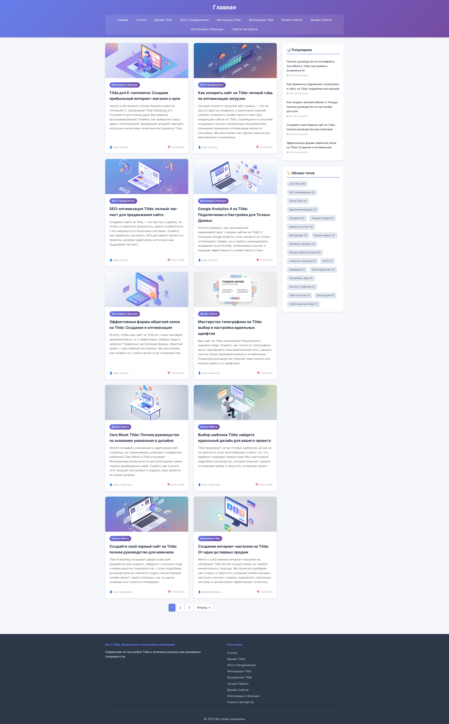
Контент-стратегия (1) (302, 286)
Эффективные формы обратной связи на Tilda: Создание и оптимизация (144, 325)
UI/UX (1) (328, 261)
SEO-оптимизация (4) (302, 192)
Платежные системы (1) (303, 304)
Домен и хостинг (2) (301, 226)
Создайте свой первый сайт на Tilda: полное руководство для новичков (143, 549)
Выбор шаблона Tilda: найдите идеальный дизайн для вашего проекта (234, 438)
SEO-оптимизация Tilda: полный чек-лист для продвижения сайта (143, 212)
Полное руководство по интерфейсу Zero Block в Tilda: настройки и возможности (311, 66)
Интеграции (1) (325, 295)
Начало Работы (292, 20)
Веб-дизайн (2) (298, 235)
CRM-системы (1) (299, 295)
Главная (122, 20)
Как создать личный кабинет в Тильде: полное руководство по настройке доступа (312, 107)
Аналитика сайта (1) (301, 278)
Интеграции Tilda (229, 20)
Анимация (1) (297, 269)
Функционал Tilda (261, 20)
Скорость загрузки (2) (302, 261)
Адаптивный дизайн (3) (303, 209)
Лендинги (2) (296, 218)
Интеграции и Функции (207, 29)
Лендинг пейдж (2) (322, 218)
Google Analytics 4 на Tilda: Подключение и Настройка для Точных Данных (234, 215)
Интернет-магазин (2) (302, 244)
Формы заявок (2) (324, 235)
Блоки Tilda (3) (298, 201)
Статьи (141, 20)
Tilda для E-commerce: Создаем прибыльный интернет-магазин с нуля (144, 96)
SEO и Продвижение (194, 20)
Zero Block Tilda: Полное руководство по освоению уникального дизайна (144, 438)
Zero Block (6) (297, 183)
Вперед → (204, 607)
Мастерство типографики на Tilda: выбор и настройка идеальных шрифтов (230, 328)
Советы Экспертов (245, 29)
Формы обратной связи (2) (305, 252)
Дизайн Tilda (163, 20)
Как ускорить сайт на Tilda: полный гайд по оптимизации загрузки (235, 96)
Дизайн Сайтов (321, 20)
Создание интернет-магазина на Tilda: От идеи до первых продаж (233, 549)
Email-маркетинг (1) (323, 269)
